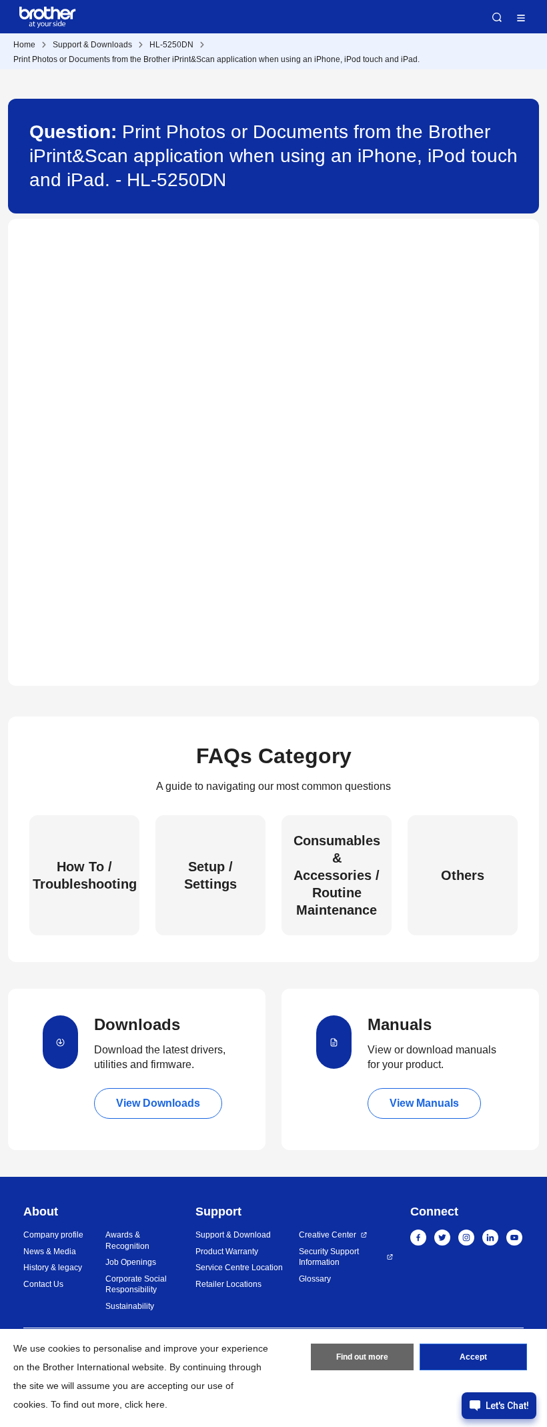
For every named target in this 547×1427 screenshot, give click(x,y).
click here (145, 1404)
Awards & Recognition (127, 1240)
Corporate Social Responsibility (136, 1284)
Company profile (53, 1235)
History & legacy (52, 1267)
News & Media (49, 1251)
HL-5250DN (171, 44)
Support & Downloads (92, 44)
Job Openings (130, 1262)
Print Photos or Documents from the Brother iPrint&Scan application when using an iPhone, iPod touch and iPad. (216, 59)
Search (497, 17)
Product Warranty (226, 1251)
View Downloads (158, 1103)
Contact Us (43, 1284)
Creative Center (327, 1235)
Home (24, 44)
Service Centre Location (239, 1267)
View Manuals (424, 1103)
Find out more (362, 1357)
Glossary (315, 1279)
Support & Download (233, 1235)
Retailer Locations (228, 1284)
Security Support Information (329, 1257)
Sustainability (129, 1306)
